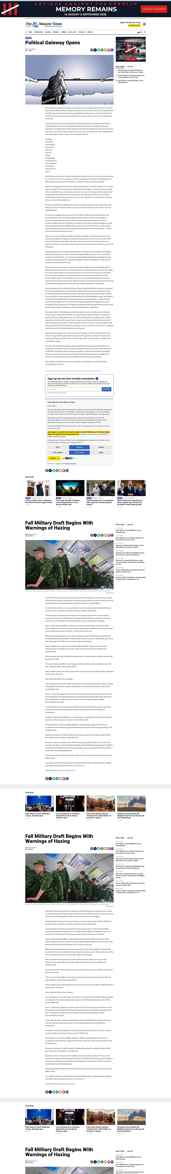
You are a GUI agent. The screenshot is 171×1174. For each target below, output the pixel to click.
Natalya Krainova (32, 534)
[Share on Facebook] (91, 50)
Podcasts (81, 32)
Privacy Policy (62, 392)
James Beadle (31, 49)
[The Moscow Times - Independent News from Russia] (43, 24)
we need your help (53, 428)
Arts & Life (72, 32)
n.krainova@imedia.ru (67, 770)
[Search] (145, 32)
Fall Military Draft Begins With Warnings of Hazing (59, 525)
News (30, 32)
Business (56, 32)
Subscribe (106, 389)
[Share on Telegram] (98, 50)
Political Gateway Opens (52, 43)
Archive (90, 32)
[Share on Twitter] (95, 50)
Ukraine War (38, 32)
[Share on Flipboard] (108, 50)
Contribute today (134, 25)
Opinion (63, 32)
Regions (48, 32)
